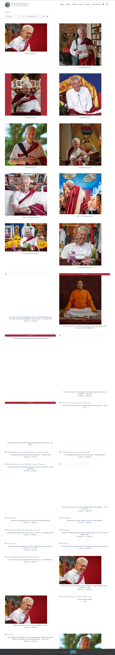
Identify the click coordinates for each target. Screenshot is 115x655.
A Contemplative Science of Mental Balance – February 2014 (30, 455)
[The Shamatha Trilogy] (75, 597)
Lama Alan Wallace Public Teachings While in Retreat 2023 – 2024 (84, 405)
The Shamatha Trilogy (84, 599)
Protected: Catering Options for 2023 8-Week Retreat (84, 521)
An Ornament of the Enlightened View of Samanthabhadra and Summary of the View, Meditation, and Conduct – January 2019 (30, 318)
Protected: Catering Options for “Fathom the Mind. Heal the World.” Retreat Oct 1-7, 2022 (30, 547)
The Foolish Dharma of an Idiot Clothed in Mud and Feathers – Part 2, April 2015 (30, 468)
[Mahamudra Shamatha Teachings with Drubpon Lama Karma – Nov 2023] (26, 403)
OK (73, 652)
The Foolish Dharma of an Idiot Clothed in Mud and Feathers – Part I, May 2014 (85, 508)
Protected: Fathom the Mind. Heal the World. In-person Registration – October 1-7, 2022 (84, 586)
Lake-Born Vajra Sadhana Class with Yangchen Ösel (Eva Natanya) (84, 546)
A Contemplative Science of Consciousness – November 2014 (84, 455)
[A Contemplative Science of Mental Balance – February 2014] (26, 452)
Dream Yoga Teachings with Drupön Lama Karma (30, 338)
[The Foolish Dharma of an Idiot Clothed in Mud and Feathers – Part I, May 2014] (74, 464)
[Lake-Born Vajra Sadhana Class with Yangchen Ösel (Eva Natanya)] (63, 543)
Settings (66, 652)
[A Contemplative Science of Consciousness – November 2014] (74, 452)
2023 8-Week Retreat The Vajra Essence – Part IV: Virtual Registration (30, 533)
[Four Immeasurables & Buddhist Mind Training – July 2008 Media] (21, 557)
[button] (107, 4)
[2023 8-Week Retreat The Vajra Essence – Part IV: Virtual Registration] (22, 530)
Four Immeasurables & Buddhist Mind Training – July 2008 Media (30, 560)
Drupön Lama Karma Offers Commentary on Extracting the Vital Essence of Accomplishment (84, 327)
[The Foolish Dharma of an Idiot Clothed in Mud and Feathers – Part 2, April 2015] (25, 464)
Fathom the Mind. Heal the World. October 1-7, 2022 (30, 625)
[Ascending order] (24, 16)
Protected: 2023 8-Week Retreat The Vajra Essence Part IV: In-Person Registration (85, 534)
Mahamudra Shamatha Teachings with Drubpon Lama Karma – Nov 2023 (30, 444)
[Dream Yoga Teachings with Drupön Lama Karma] (23, 335)
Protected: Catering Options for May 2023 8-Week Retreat (30, 521)
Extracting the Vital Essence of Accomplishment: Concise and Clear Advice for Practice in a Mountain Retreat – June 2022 (30, 638)
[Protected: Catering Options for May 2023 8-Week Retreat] (10, 518)
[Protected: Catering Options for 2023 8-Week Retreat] (64, 518)
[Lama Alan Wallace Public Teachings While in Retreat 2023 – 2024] (75, 403)
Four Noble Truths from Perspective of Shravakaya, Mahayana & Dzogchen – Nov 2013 (84, 393)
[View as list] (47, 16)
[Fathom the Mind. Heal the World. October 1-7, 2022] (26, 597)
